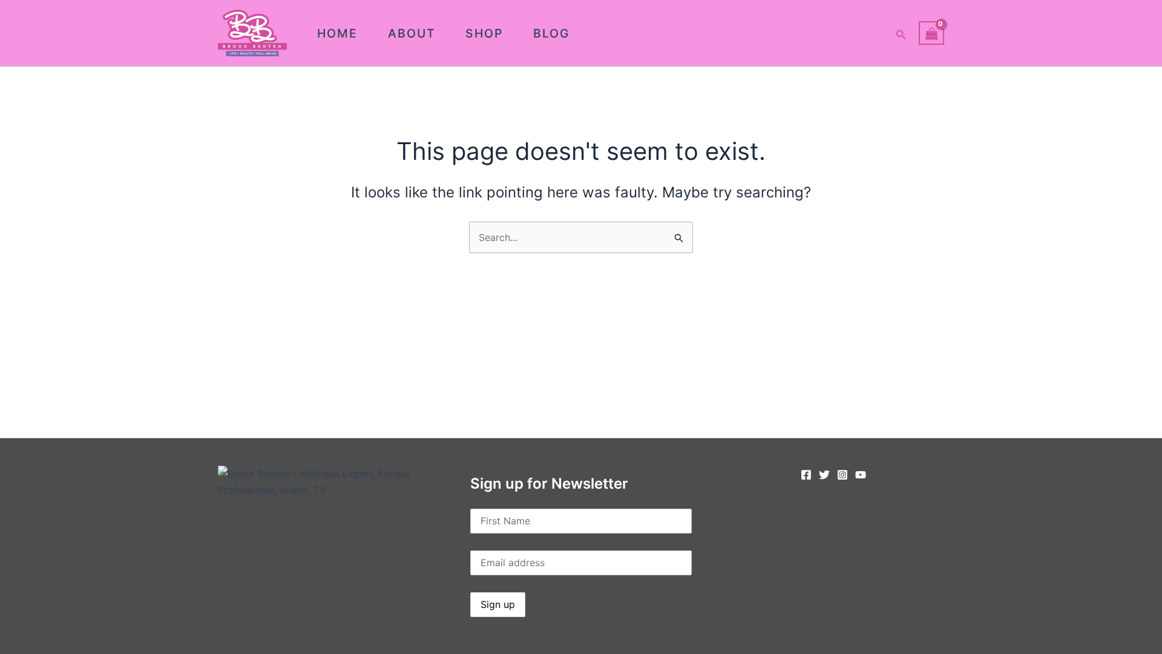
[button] (901, 33)
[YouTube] (860, 474)
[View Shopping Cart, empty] (931, 33)
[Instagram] (842, 474)
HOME (337, 33)
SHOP (484, 33)
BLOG (551, 33)
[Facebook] (806, 474)
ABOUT (412, 33)
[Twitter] (824, 474)
